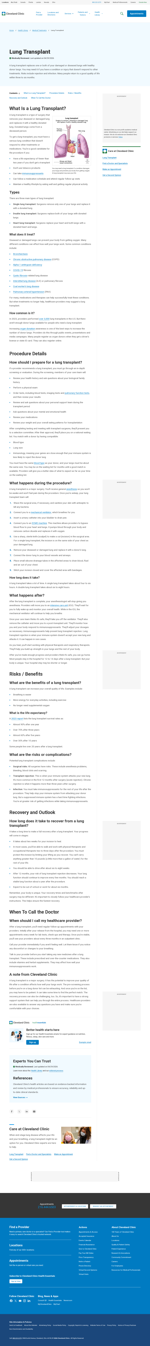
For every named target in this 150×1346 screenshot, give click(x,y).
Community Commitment (121, 1257)
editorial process (56, 1071)
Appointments (136, 13)
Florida (31, 2)
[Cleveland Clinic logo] (19, 1022)
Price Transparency (86, 1257)
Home (11, 30)
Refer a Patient (84, 1262)
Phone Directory (85, 1266)
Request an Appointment (103, 1206)
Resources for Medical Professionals (126, 1270)
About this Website (30, 1325)
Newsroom (68, 1300)
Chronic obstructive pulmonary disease (32, 259)
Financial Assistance (87, 1245)
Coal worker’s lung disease (26, 286)
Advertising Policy (45, 1325)
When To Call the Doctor (41, 98)
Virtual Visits (83, 1274)
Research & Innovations (121, 1253)
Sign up (32, 1042)
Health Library (23, 30)
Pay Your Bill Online (86, 1253)
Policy (121, 137)
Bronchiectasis (20, 254)
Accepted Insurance (86, 1236)
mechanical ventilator (41, 512)
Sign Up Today (16, 1281)
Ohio (53, 2)
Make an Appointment (112, 169)
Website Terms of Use (97, 1325)
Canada (22, 2)
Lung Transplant (109, 158)
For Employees (117, 1266)
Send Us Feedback (15, 1325)
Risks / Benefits (74, 93)
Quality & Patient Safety (121, 1245)
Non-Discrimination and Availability (21, 1329)
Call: (15, 1338)
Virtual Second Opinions (88, 1270)
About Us (115, 1236)
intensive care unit (59, 605)
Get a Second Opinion (112, 175)
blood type (39, 463)
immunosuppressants (32, 173)
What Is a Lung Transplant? (35, 93)
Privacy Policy (111, 1325)
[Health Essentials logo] (39, 1022)
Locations (115, 1240)
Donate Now (143, 2)
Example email (85, 1042)
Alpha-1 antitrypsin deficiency (27, 264)
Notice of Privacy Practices (127, 1325)
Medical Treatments (39, 30)
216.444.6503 (47, 1207)
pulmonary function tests (77, 393)
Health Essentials (55, 1300)
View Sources (19, 1097)
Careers (133, 2)
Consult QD (42, 1300)
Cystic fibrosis (20, 275)
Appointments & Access (88, 1232)
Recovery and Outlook (18, 98)
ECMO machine (39, 523)
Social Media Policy (59, 1325)
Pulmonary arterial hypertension (28, 291)
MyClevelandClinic (45, 1304)
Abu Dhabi (14, 2)
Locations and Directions (53, 13)
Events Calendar (85, 1240)
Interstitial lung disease (24, 281)
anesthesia (71, 489)
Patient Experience (119, 1249)
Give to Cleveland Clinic (88, 1249)
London (38, 2)
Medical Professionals (120, 2)
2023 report (17, 718)
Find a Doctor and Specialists (115, 163)
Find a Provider (39, 13)
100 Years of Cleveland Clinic (123, 1232)
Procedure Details (56, 93)
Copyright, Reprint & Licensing (78, 1325)
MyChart (107, 2)
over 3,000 (44, 318)
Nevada (46, 2)
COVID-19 (18, 270)
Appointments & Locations (75, 1206)
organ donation (27, 328)
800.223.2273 (96, 2)
